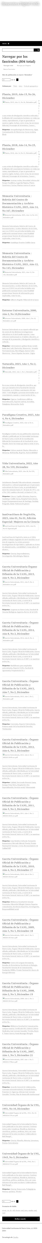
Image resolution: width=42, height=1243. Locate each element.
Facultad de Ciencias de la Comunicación (17, 967)
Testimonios (6, 729)
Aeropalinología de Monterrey (22, 129)
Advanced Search (35, 50)
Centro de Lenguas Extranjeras (22, 963)
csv (8, 1210)
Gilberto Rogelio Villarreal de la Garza (25, 300)
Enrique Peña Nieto (9, 785)
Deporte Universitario (27, 724)
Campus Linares (8, 1028)
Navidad (35, 501)
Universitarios (13, 1143)
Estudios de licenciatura (11, 965)
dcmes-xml (19, 1210)
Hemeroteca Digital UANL (20, 4)
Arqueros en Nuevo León (20, 609)
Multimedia (14, 453)
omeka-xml (32, 1210)
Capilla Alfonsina (23, 496)
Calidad (13, 782)
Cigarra (13, 399)
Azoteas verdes (16, 180)
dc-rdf (12, 1210)
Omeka (15, 1237)
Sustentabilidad (31, 453)
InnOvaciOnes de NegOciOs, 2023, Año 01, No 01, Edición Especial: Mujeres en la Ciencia (20, 518)
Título (15, 86)
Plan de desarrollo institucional (27, 1094)
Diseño (25, 450)
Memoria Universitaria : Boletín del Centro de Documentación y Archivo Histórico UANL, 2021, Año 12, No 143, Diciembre (20, 260)
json (26, 1210)
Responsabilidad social (10, 909)
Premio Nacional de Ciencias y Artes (19, 844)
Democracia (21, 1189)
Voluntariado (30, 787)
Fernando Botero (30, 1089)
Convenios (14, 724)
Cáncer (13, 496)
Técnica (18, 1191)
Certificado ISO (20, 1028)
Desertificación (7, 402)
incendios (30, 402)
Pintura (5, 1191)
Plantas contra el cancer (26, 185)
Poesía (27, 843)
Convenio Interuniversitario (12, 1089)
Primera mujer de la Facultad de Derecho (17, 726)
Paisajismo (6, 404)
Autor (20, 86)
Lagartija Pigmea (22, 183)
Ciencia (13, 553)
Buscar (38, 50)
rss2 (3, 1213)
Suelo (22, 404)
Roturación (15, 404)
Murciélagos (19, 351)
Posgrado (5, 504)
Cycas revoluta (30, 132)
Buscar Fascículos (9, 69)
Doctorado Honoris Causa (26, 782)
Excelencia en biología (29, 965)
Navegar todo (8, 65)
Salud (12, 504)
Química (12, 1191)
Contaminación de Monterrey (13, 132)
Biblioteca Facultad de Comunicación (24, 1026)
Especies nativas (20, 402)
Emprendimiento (23, 553)
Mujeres (26, 556)
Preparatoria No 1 (18, 670)
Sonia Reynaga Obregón (24, 1033)
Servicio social (19, 787)
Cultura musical (16, 450)
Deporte (33, 496)
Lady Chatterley (16, 348)
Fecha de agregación (30, 86)
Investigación (7, 556)
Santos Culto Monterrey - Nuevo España (18, 352)
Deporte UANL (18, 668)
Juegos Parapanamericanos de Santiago (16, 501)
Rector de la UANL (31, 612)
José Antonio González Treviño (21, 1031)
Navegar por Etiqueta (24, 65)
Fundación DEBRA (9, 970)
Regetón (22, 453)
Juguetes (20, 612)
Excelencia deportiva (20, 907)
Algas (36, 129)
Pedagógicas (30, 1189)
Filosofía (20, 1140)
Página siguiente (17, 79)
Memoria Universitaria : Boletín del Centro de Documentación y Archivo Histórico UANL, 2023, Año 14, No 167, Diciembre (20, 203)
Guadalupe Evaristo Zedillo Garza (23, 242)
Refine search (20, 1219)
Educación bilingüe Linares (20, 904)
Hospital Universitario (29, 499)
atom (4, 1210)
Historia (27, 1140)
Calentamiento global (19, 346)
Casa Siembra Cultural (19, 841)
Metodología (18, 556)
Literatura (34, 1140)
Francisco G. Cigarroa (10, 1092)
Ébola (4, 134)
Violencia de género (22, 504)
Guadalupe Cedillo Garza (11, 499)
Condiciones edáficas (24, 399)
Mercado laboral (18, 843)
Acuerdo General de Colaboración (23, 1087)
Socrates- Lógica (29, 353)
